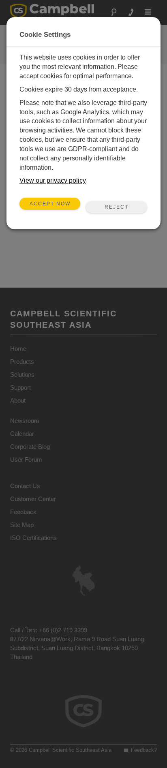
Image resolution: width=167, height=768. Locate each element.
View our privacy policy (52, 180)
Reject (116, 207)
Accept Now (50, 204)
